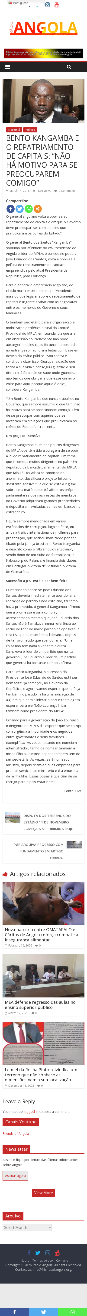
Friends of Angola (16, 1133)
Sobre (25, 1261)
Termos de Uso (42, 1261)
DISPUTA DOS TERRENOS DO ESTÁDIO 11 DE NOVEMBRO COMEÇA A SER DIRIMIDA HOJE (48, 822)
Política (30, 130)
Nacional (14, 130)
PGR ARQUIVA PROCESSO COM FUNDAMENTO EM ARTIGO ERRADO (39, 851)
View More (43, 1192)
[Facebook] (10, 209)
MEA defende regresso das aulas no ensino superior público (40, 1004)
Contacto (62, 1261)
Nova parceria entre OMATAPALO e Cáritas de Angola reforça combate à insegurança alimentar (41, 934)
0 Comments (66, 191)
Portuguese (20, 3)
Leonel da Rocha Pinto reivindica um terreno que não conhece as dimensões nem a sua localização (41, 1074)
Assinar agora (15, 1175)
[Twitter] (20, 209)
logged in (31, 1111)
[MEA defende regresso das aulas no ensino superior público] (43, 957)
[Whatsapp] (29, 209)
